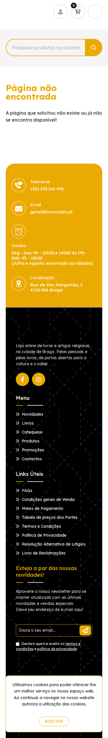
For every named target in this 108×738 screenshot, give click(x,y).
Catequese (31, 432)
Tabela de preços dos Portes (49, 517)
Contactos (31, 458)
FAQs (26, 490)
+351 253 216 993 (47, 189)
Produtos (30, 441)
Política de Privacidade (43, 535)
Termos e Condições (41, 526)
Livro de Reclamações (43, 553)
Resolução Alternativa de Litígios (53, 544)
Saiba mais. (55, 711)
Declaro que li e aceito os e (48, 646)
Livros (27, 423)
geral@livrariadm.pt (51, 212)
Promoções (32, 450)
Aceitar (54, 721)
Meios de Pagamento (42, 508)
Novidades (32, 414)
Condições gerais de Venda (48, 499)
